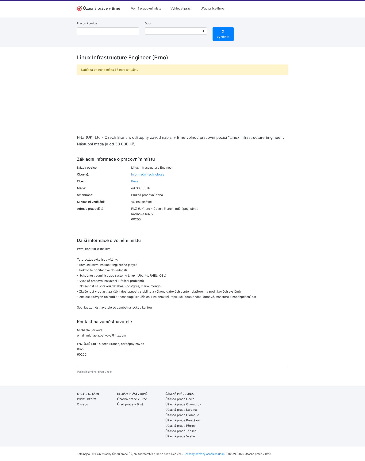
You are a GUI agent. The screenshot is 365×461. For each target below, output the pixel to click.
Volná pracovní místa (146, 8)
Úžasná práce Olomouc (182, 415)
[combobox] (176, 31)
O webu (82, 404)
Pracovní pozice (87, 23)
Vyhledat (223, 37)
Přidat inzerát (86, 399)
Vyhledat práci (181, 8)
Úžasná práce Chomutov (183, 404)
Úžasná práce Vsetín (180, 436)
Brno (134, 181)
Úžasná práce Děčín (179, 399)
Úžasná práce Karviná (181, 410)
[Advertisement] (182, 104)
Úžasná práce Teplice (180, 431)
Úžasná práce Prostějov (182, 420)
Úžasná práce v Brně (132, 399)
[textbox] (152, 31)
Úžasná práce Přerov (180, 426)
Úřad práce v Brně (130, 404)
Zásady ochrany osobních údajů (205, 453)
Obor (148, 23)
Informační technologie (147, 174)
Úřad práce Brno (212, 8)
